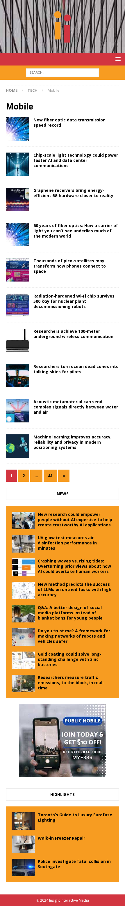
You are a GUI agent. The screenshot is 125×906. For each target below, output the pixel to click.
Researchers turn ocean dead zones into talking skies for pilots (76, 369)
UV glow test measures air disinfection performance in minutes (67, 543)
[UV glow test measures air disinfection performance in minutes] (23, 544)
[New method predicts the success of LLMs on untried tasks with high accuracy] (23, 590)
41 (50, 475)
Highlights (62, 794)
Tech (33, 90)
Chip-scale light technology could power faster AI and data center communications (75, 160)
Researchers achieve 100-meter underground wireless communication (73, 333)
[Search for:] (62, 72)
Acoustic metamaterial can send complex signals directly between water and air (75, 407)
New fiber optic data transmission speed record (69, 122)
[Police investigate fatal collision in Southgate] (23, 867)
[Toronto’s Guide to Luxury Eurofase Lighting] (23, 821)
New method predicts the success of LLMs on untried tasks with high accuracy (74, 589)
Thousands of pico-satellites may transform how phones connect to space (69, 266)
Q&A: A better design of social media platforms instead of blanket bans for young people (70, 613)
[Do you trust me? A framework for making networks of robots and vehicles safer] (23, 637)
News (63, 493)
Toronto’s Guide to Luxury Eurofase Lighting (75, 817)
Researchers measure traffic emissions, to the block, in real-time (71, 683)
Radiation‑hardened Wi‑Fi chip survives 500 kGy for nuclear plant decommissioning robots (74, 301)
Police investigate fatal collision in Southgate (74, 864)
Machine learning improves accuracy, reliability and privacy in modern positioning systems (72, 442)
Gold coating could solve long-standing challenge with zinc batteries (69, 659)
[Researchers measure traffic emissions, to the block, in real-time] (23, 683)
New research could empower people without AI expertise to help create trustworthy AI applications (75, 520)
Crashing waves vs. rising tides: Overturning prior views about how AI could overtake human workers (74, 566)
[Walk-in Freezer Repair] (23, 844)
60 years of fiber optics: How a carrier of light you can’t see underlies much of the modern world (75, 231)
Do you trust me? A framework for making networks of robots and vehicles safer (74, 636)
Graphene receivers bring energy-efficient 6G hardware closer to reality (73, 192)
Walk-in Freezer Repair (61, 838)
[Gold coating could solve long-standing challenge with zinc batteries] (23, 660)
